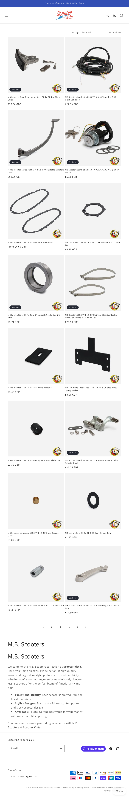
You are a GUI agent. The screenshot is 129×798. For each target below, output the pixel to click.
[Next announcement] (122, 3)
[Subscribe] (60, 748)
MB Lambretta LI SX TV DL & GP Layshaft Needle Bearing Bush (34, 316)
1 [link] (43, 626)
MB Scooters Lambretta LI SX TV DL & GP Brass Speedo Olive (33, 534)
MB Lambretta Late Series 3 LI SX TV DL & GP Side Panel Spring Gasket (91, 389)
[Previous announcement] (6, 3)
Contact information (112, 791)
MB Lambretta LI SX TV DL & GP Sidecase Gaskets (30, 242)
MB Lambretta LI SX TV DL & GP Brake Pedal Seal (30, 387)
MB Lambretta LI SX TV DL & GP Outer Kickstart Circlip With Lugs (92, 243)
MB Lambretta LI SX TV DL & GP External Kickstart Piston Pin (36, 605)
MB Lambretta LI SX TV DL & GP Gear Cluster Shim (88, 533)
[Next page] (85, 626)
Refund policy (68, 787)
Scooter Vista (37, 787)
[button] (6, 15)
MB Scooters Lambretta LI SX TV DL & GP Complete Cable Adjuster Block (91, 461)
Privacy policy (83, 787)
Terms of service (98, 787)
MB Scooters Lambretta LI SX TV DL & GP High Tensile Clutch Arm (93, 606)
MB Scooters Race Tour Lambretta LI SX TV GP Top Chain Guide (34, 98)
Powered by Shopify (52, 787)
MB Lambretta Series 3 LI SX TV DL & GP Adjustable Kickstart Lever (36, 171)
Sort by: (75, 32)
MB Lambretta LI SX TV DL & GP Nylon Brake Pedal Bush (34, 460)
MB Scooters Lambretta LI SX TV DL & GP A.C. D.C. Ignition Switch (92, 171)
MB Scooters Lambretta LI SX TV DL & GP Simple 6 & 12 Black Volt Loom (90, 98)
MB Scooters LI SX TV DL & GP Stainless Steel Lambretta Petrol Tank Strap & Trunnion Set (91, 316)
